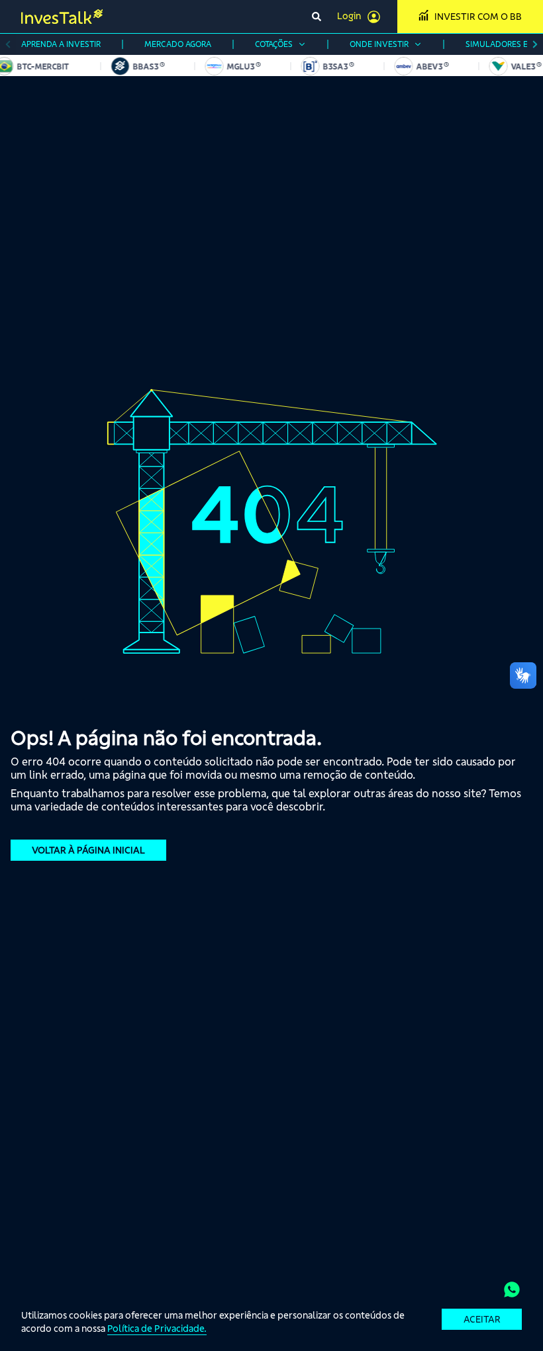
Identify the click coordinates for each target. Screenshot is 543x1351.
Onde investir (379, 44)
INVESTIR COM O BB (478, 16)
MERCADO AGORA (177, 44)
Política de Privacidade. (157, 1328)
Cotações (274, 44)
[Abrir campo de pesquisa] (316, 16)
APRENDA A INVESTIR (61, 44)
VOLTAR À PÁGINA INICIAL (88, 850)
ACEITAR (482, 1319)
